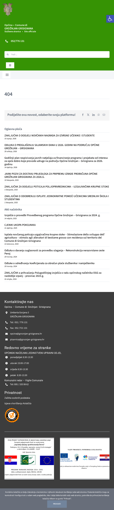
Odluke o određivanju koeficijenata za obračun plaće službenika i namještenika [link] (49, 263)
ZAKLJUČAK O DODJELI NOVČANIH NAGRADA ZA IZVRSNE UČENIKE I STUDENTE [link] (49, 135)
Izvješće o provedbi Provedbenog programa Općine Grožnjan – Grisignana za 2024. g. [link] (52, 215)
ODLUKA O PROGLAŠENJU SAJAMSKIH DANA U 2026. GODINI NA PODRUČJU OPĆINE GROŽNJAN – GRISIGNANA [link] (51, 146)
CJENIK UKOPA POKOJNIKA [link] (20, 225)
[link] (110, 19)
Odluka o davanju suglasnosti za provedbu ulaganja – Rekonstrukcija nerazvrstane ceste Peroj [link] (54, 252)
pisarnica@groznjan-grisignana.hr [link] (27, 339)
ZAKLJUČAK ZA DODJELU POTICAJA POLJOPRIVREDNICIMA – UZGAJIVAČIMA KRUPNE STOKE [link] (56, 187)
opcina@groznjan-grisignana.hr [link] (26, 333)
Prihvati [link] (57, 504)
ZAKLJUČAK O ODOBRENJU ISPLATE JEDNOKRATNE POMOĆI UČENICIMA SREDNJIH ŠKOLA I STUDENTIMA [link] (56, 197)
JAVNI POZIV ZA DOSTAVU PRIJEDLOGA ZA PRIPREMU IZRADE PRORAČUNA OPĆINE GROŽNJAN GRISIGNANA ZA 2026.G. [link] (51, 175)
